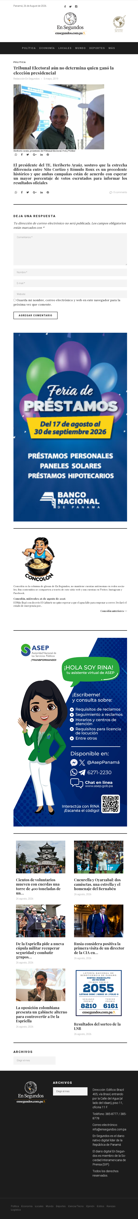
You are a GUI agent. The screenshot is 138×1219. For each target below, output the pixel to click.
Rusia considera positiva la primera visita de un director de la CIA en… (99, 948)
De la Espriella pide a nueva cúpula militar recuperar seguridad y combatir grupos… (40, 950)
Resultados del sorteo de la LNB (97, 1026)
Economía (47, 48)
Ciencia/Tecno (76, 1206)
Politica (19, 62)
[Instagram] (76, 6)
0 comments (120, 192)
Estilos (100, 1206)
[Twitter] (70, 6)
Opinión (90, 1206)
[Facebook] (65, 6)
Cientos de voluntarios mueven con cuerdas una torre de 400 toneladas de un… (38, 886)
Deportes (97, 48)
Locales (65, 48)
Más (112, 48)
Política (29, 48)
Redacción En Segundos (26, 78)
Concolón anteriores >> (113, 611)
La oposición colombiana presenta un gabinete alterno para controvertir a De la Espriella (41, 1014)
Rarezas (111, 1206)
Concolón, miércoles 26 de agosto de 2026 (39, 598)
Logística (16, 1209)
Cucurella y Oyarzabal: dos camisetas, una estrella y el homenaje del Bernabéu (97, 884)
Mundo (80, 48)
